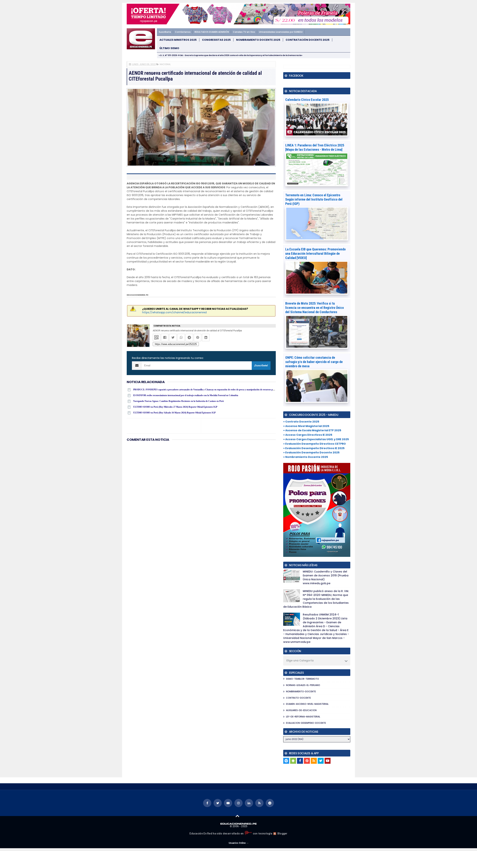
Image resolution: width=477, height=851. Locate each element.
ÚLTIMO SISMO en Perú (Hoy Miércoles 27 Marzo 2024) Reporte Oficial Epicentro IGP (175, 407)
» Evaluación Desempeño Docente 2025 (311, 452)
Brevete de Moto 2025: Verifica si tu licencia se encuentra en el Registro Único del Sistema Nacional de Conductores (314, 307)
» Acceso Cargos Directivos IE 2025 (307, 435)
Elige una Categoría (300, 660)
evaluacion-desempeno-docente (306, 722)
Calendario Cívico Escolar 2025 (307, 100)
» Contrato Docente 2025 (301, 421)
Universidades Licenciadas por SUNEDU (281, 31)
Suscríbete (165, 31)
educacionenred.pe (137, 295)
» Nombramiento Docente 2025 (305, 457)
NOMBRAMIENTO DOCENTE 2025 (258, 39)
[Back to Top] (237, 816)
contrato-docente (298, 697)
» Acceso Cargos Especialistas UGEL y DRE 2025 (316, 439)
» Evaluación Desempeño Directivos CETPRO (314, 444)
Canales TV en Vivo (244, 31)
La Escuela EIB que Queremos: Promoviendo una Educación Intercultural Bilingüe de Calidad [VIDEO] (315, 253)
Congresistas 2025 (216, 39)
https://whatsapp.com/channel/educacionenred (174, 312)
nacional (165, 64)
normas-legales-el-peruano (303, 685)
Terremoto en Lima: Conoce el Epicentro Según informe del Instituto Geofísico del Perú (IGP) (313, 199)
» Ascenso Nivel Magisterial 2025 (306, 426)
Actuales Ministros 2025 (178, 39)
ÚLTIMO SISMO (169, 48)
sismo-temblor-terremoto (302, 678)
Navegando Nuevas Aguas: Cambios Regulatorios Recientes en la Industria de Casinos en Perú (178, 401)
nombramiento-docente (301, 691)
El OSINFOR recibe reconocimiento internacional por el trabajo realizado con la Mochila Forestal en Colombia (185, 395)
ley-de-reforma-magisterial (303, 716)
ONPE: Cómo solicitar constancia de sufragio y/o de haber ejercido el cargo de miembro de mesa (314, 362)
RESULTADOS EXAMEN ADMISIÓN (212, 31)
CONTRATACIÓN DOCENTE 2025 (307, 39)
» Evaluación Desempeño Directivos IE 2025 (314, 448)
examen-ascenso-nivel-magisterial (307, 704)
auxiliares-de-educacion (301, 710)
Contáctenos (183, 31)
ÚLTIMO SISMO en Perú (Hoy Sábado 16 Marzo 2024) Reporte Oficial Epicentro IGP (174, 412)
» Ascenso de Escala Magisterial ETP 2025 (312, 430)
